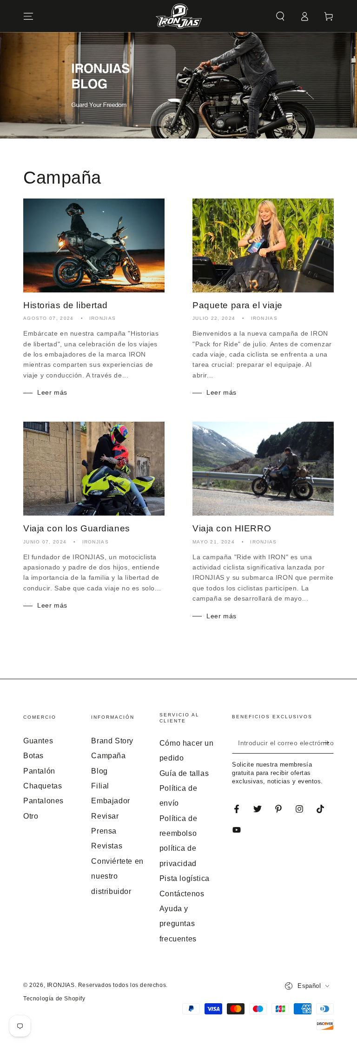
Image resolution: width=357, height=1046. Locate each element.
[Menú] (28, 16)
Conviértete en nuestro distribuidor (117, 876)
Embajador (110, 801)
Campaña (108, 756)
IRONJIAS (61, 985)
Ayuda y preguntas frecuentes (178, 924)
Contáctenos (182, 894)
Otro (30, 816)
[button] (280, 16)
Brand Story (112, 741)
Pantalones (43, 801)
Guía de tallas (184, 773)
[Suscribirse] (328, 743)
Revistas (106, 846)
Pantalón (39, 771)
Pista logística (184, 878)
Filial (100, 786)
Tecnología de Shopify (54, 998)
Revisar (105, 816)
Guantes (38, 741)
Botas (33, 756)
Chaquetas (42, 786)
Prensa (104, 831)
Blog (99, 771)
